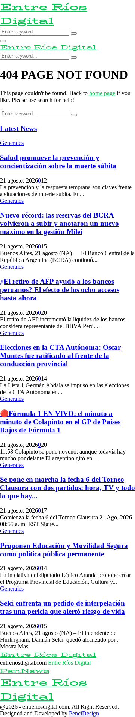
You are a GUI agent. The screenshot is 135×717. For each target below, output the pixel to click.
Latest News (18, 128)
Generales (12, 143)
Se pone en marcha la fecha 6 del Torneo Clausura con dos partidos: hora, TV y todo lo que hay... (67, 487)
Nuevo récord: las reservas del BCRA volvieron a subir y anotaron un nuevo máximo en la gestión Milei (59, 223)
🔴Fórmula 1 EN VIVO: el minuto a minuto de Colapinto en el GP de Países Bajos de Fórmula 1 (60, 421)
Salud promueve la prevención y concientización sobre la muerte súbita (58, 162)
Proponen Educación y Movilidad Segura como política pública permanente (64, 550)
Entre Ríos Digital (43, 14)
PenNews (25, 671)
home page (102, 93)
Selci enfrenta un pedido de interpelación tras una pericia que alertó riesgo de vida (62, 607)
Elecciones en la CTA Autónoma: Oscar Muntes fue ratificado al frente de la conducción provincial (60, 355)
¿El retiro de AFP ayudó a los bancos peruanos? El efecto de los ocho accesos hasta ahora (59, 289)
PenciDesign (84, 713)
